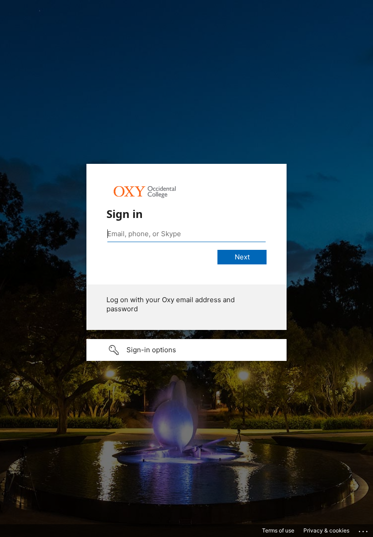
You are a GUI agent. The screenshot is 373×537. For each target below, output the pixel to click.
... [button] (363, 529)
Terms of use (278, 530)
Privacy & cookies (326, 530)
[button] (186, 350)
